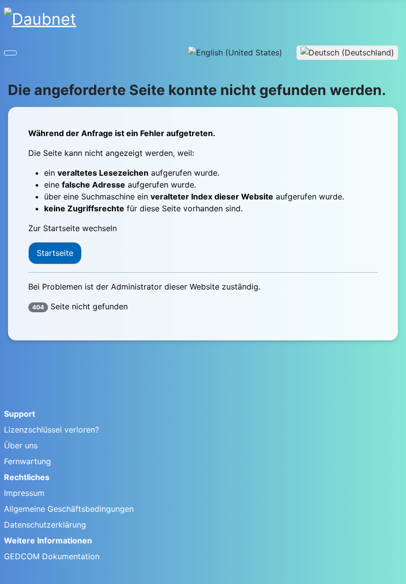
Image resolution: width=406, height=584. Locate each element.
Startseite (55, 253)
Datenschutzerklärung (45, 525)
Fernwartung (27, 461)
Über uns (21, 445)
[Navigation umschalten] (10, 52)
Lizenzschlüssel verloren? (51, 430)
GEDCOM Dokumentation (52, 556)
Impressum (24, 493)
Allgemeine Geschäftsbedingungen (69, 509)
